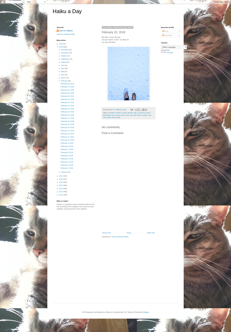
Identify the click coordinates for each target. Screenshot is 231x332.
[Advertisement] (129, 212)
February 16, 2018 (67, 121)
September (65, 59)
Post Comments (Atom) (120, 237)
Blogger (146, 312)
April (63, 75)
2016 (61, 179)
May (62, 71)
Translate (169, 53)
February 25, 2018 (67, 93)
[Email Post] (131, 109)
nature (148, 113)
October (64, 56)
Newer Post (106, 233)
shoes (123, 115)
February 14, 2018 (67, 127)
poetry (118, 115)
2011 (61, 195)
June (63, 68)
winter (109, 117)
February (64, 81)
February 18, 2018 (67, 115)
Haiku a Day (67, 11)
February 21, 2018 (67, 106)
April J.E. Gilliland (66, 31)
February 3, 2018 (67, 162)
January (64, 172)
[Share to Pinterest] (146, 109)
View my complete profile (66, 34)
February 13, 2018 (67, 131)
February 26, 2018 (67, 90)
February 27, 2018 (67, 87)
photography (107, 115)
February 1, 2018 (67, 168)
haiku (135, 113)
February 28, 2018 (67, 84)
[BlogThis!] (138, 109)
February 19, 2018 (67, 112)
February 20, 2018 (67, 109)
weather (144, 115)
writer (113, 117)
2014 (61, 185)
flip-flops (130, 113)
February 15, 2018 (67, 124)
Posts (166, 31)
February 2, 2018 (67, 165)
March (63, 78)
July (62, 65)
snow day (133, 115)
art (109, 113)
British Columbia (115, 113)
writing (118, 117)
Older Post (151, 233)
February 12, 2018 (67, 134)
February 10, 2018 (67, 140)
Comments (168, 35)
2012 (61, 192)
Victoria (139, 115)
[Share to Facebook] (143, 109)
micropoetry (142, 113)
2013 (61, 189)
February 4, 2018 (67, 159)
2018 (61, 47)
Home (129, 233)
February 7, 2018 (67, 149)
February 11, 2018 (67, 137)
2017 (61, 176)
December (65, 50)
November (65, 53)
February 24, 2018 (67, 96)
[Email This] (135, 109)
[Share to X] (141, 109)
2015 (61, 182)
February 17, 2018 (67, 118)
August (63, 62)
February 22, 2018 (67, 102)
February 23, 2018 (67, 99)
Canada (124, 113)
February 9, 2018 (67, 143)
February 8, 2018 (67, 146)
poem (113, 115)
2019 (61, 44)
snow (127, 115)
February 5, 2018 (67, 156)
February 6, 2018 (67, 152)
